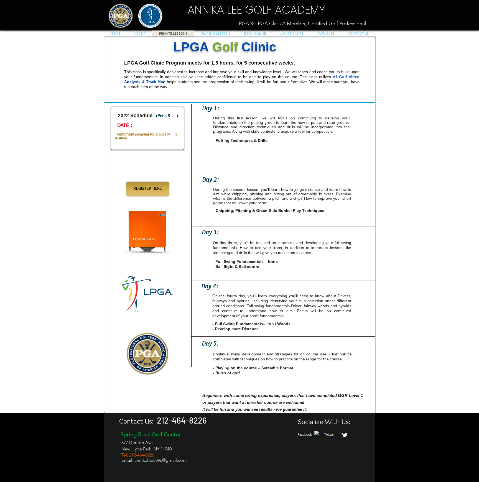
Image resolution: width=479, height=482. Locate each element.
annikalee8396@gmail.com (160, 460)
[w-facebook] (317, 434)
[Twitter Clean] (345, 435)
